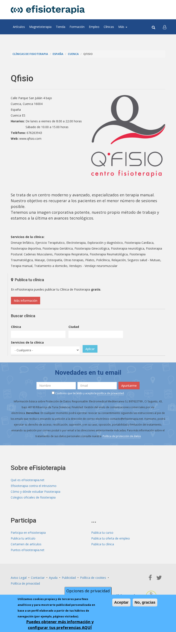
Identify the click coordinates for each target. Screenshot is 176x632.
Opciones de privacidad (88, 590)
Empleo (94, 27)
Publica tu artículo (23, 538)
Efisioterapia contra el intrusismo (33, 486)
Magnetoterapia (40, 27)
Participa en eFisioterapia (28, 532)
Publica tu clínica (102, 544)
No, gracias (145, 602)
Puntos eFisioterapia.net (27, 550)
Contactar (38, 578)
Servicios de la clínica (27, 342)
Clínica (16, 327)
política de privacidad (110, 393)
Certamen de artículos (26, 544)
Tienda (60, 27)
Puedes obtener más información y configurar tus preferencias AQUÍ (60, 624)
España (58, 54)
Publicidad (69, 578)
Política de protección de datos (122, 436)
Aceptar (121, 602)
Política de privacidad (25, 583)
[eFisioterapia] (48, 9)
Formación (77, 27)
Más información (25, 301)
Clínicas (109, 27)
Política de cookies (93, 578)
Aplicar (90, 349)
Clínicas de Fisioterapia (30, 54)
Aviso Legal (19, 578)
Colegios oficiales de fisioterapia (33, 497)
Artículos (19, 27)
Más (121, 27)
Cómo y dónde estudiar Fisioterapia (35, 492)
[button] (164, 26)
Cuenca (73, 54)
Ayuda (53, 578)
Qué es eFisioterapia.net (27, 480)
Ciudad (73, 327)
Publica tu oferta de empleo (110, 538)
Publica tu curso (102, 532)
